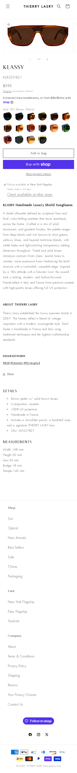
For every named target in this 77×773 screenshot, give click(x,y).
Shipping (7, 91)
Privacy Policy (17, 666)
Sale (11, 557)
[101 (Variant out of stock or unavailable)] (19, 116)
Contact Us (15, 704)
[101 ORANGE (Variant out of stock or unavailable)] (30, 116)
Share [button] (10, 374)
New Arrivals (17, 538)
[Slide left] (29, 59)
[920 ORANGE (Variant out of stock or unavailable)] (19, 127)
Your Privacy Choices (22, 695)
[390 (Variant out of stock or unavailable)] (42, 116)
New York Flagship (21, 602)
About (12, 647)
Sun (10, 519)
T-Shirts (12, 567)
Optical (13, 528)
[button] (8, 6)
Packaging (15, 576)
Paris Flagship (17, 612)
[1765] (7, 139)
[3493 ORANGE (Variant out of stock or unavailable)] (30, 139)
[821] (54, 116)
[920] (7, 127)
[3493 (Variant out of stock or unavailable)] (19, 139)
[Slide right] (47, 59)
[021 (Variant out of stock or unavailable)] (7, 116)
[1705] (42, 127)
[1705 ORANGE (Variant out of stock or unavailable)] (54, 127)
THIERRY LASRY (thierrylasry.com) (44, 766)
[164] (42, 139)
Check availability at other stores (30, 194)
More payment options (38, 174)
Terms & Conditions (21, 656)
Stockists (14, 621)
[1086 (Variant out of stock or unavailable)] (30, 127)
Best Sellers (16, 547)
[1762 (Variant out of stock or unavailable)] (65, 127)
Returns (13, 685)
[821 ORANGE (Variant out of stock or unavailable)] (65, 116)
